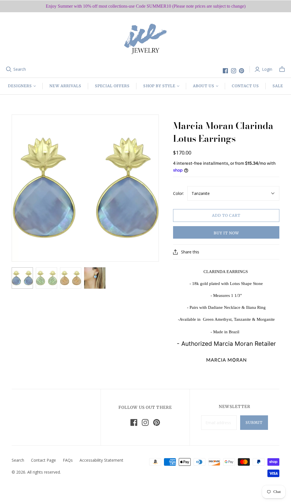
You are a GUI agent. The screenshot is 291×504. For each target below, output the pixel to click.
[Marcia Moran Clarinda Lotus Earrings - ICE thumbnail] (22, 278)
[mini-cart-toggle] (282, 69)
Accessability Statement (101, 460)
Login (267, 69)
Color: (178, 193)
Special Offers (112, 86)
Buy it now (226, 233)
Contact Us (245, 86)
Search (19, 69)
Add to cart (226, 215)
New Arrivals (65, 86)
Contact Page (43, 460)
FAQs (68, 460)
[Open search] (9, 69)
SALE (278, 86)
